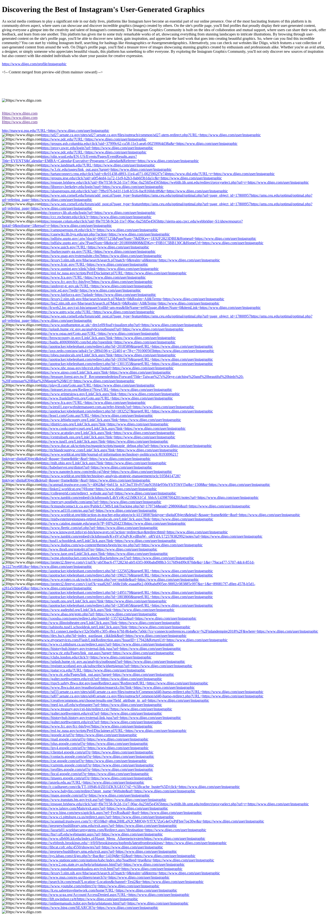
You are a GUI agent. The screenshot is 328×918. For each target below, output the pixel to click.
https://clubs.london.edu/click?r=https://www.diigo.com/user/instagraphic (96, 657)
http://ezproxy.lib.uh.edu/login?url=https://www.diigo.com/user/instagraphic (98, 213)
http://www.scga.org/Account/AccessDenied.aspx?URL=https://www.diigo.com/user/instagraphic (115, 895)
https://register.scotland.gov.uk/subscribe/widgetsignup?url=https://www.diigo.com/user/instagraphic (116, 666)
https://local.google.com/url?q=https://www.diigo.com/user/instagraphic (95, 774)
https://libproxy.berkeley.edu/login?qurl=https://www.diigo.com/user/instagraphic (102, 187)
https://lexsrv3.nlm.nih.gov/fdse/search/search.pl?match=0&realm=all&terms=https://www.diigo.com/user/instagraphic (130, 260)
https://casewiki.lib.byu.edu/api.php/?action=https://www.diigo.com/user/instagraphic (105, 234)
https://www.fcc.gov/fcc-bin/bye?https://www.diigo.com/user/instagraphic (97, 282)
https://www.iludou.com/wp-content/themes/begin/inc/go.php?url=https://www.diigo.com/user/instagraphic (122, 545)
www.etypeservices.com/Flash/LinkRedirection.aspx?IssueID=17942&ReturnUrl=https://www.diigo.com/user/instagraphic (134, 640)
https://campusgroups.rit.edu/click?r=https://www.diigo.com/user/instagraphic (99, 230)
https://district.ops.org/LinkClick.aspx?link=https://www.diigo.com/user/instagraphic (105, 424)
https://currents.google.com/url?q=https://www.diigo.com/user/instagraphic (97, 765)
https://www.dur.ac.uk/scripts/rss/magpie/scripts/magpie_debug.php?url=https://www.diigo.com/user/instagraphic (126, 446)
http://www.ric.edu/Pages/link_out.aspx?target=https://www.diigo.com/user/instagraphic (107, 653)
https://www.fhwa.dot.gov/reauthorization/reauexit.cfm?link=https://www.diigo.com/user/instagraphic (118, 687)
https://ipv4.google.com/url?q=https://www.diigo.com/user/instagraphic (95, 748)
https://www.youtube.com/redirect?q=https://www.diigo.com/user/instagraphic (100, 886)
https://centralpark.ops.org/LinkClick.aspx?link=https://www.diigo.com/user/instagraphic (108, 437)
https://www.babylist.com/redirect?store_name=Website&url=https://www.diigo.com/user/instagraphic (118, 791)
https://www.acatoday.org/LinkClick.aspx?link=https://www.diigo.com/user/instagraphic (108, 433)
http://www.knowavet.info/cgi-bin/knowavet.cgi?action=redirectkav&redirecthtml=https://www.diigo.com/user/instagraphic (134, 532)
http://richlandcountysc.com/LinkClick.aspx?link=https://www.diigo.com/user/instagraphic (109, 450)
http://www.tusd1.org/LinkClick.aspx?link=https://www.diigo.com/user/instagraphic (104, 441)
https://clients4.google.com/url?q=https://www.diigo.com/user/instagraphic (97, 752)
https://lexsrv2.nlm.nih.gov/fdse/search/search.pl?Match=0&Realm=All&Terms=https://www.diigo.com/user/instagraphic (132, 299)
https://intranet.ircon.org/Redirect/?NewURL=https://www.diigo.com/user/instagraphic (106, 390)
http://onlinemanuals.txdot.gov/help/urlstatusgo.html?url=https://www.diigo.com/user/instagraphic (114, 903)
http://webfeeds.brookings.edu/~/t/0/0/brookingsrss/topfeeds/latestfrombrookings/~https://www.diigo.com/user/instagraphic (134, 843)
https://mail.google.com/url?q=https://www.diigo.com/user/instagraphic (94, 739)
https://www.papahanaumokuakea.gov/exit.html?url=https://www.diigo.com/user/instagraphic (111, 869)
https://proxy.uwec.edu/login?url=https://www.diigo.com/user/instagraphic (97, 148)
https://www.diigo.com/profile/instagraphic (34, 64)
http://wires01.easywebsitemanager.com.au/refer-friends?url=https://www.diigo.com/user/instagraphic (117, 407)
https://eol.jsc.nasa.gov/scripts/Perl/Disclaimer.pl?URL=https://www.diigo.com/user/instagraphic (114, 273)
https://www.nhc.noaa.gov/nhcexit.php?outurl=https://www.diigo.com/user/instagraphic (107, 368)
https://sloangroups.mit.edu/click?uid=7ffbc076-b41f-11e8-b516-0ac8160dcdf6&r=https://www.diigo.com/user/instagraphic (134, 191)
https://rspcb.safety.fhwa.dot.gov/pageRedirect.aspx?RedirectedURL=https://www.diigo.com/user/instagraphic (124, 683)
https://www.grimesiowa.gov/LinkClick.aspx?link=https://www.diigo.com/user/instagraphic (110, 394)
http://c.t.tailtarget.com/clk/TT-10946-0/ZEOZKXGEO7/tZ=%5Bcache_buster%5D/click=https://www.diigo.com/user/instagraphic (140, 787)
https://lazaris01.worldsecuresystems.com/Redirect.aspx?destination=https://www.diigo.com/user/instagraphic (123, 830)
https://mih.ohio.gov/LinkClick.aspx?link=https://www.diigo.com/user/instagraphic (103, 463)
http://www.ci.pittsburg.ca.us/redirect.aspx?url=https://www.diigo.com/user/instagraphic (107, 644)
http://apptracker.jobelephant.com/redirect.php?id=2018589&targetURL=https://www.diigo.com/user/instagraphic (127, 346)
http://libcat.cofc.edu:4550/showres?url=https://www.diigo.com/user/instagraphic (102, 847)
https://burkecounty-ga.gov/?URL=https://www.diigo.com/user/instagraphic (98, 251)
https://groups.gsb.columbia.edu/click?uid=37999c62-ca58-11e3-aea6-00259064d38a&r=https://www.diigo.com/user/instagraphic (139, 143)
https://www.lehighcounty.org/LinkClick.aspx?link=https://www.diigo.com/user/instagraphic (111, 420)
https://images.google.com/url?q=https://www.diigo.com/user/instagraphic (96, 778)
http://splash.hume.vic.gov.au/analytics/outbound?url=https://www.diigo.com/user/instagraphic (112, 329)
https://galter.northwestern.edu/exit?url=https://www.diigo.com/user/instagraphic (101, 679)
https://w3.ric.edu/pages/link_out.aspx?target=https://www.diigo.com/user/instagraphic (106, 169)
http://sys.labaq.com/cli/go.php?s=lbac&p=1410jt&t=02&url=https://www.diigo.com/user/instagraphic (118, 856)
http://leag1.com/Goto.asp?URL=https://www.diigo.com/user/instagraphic (97, 415)
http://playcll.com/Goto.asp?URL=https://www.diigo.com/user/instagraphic (98, 385)
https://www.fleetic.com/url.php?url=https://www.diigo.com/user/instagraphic (99, 528)
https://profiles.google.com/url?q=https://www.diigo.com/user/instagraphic (97, 769)
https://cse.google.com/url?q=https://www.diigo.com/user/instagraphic (94, 761)
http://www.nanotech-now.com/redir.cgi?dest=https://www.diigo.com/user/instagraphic (106, 472)
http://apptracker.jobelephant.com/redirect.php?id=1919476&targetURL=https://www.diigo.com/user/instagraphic (127, 359)
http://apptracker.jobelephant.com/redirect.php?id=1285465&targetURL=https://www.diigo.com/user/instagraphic (127, 605)
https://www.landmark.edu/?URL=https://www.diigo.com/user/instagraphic (98, 165)
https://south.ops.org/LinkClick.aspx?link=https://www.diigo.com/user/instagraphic (104, 601)
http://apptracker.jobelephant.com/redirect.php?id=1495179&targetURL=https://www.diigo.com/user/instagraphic (127, 592)
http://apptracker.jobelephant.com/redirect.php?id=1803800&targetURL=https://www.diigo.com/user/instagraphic (127, 597)
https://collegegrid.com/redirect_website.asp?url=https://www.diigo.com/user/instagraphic (108, 493)
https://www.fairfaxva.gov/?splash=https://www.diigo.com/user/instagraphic (98, 295)
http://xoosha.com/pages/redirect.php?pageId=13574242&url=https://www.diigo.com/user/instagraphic (118, 618)
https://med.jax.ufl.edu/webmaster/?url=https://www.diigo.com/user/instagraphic (101, 705)
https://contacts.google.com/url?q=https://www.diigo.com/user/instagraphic (97, 756)
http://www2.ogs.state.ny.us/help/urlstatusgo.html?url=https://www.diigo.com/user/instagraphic (113, 864)
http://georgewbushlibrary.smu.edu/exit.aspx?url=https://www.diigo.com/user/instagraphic (109, 826)
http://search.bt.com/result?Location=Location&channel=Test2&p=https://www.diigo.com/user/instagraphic (122, 882)
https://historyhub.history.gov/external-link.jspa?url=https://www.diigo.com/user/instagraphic (111, 649)
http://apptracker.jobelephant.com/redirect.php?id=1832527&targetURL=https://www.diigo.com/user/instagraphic (127, 411)
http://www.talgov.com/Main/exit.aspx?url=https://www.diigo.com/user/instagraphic (104, 808)
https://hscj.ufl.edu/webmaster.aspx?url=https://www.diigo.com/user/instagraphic (102, 834)
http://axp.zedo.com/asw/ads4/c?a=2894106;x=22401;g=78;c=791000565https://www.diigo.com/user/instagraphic (127, 351)
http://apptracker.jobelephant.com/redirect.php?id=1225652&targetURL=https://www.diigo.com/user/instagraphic (127, 571)
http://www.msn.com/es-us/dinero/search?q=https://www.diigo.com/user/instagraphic (105, 877)
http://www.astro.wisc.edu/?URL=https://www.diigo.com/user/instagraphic (98, 312)
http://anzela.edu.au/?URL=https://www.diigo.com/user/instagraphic (92, 782)
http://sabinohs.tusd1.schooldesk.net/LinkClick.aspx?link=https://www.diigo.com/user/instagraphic (115, 627)
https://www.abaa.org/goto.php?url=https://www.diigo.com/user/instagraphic (99, 614)
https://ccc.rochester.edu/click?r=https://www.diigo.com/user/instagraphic (96, 217)
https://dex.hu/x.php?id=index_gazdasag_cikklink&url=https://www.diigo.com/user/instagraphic (114, 636)
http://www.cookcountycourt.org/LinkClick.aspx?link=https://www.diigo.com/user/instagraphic (113, 428)
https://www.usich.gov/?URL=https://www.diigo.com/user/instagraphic (95, 247)
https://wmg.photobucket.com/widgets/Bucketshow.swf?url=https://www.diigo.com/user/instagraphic (117, 558)
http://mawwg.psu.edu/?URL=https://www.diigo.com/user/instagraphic (55, 131)
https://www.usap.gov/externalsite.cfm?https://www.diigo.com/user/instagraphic (101, 256)
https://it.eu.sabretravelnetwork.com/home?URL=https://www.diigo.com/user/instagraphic (109, 890)
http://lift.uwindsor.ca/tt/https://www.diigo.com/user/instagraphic (89, 899)
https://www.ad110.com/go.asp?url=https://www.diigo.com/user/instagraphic (99, 510)
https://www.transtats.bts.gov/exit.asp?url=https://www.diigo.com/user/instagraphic (103, 800)
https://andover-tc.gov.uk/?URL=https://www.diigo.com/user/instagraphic (96, 286)
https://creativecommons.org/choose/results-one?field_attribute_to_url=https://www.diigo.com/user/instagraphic (125, 700)
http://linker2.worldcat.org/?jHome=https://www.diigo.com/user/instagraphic (99, 489)
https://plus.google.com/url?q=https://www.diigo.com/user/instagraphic (94, 743)
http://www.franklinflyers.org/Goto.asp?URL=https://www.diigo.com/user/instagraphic (107, 398)
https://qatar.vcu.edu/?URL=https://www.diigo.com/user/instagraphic (93, 670)
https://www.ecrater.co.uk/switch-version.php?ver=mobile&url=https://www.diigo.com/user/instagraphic (120, 579)
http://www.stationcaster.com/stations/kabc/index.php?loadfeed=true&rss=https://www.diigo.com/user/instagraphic (127, 860)
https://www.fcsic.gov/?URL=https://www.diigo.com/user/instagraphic (94, 264)
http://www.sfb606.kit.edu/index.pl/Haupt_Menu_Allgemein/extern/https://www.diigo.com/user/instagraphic (123, 838)
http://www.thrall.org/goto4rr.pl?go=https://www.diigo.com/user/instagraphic (99, 549)
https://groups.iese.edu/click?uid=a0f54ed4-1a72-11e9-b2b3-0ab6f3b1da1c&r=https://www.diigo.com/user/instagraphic (131, 178)
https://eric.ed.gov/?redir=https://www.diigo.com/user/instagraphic (91, 290)
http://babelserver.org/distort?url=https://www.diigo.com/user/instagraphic (96, 467)
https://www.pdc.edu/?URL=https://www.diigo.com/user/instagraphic (93, 139)
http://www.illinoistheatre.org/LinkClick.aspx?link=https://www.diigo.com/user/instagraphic (110, 623)
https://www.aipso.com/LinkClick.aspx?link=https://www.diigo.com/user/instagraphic (106, 372)
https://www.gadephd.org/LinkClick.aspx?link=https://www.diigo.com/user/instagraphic (108, 610)
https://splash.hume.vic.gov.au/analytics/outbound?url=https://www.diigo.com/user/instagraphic (113, 661)
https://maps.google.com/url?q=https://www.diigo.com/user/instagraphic (95, 795)
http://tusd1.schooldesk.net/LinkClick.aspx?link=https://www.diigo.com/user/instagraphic (108, 541)
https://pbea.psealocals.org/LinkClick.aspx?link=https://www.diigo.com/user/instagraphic (108, 355)
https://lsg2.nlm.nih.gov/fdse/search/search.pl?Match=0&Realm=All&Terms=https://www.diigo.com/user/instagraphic (130, 303)
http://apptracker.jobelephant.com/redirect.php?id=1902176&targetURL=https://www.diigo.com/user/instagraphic (127, 575)
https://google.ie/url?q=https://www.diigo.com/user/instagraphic (89, 735)
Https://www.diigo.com (19, 113)
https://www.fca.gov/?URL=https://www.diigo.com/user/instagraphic (93, 277)
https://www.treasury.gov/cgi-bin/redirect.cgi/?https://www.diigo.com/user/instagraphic (106, 709)
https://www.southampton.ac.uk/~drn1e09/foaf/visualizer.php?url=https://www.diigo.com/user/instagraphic (122, 325)
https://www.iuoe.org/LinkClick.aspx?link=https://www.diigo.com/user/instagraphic (104, 554)
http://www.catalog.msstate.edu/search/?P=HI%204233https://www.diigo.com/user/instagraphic (113, 523)
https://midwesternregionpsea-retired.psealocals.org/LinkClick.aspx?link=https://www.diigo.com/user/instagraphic (127, 519)
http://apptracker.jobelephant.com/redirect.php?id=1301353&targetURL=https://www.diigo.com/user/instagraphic (127, 364)
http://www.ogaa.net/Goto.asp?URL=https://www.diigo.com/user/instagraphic (100, 333)
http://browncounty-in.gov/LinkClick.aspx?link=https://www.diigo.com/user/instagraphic (108, 338)
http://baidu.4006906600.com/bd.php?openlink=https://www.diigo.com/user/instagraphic (108, 342)
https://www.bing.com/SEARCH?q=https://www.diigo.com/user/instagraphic (99, 908)
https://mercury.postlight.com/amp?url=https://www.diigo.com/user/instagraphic (101, 502)
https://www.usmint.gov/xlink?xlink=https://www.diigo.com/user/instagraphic (100, 269)
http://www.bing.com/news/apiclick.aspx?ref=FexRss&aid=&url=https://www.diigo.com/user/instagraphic (121, 813)
